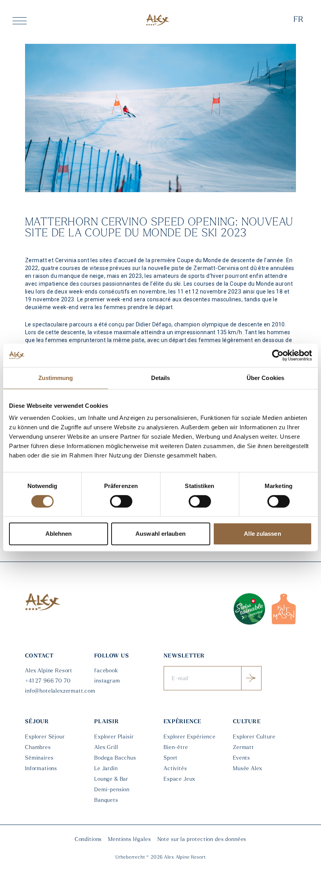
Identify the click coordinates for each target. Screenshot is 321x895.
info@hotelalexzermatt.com (56, 691)
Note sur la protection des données (202, 840)
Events (241, 758)
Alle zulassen (262, 533)
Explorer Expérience (190, 737)
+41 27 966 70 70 (47, 681)
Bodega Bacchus (115, 758)
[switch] (121, 501)
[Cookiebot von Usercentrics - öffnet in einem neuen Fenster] (277, 355)
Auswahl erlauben (160, 533)
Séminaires (39, 758)
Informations (41, 769)
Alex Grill (106, 748)
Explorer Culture (254, 737)
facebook (106, 671)
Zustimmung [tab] (55, 378)
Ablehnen (58, 533)
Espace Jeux (179, 779)
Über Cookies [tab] (265, 378)
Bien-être (176, 748)
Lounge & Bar (111, 779)
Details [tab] (160, 378)
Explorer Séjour (45, 737)
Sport (171, 758)
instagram (107, 681)
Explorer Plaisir (113, 737)
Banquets (106, 800)
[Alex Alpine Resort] (158, 19)
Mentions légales (129, 840)
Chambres (38, 748)
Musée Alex (247, 769)
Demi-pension (112, 790)
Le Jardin (106, 769)
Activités (175, 769)
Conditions (88, 840)
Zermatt (243, 748)
